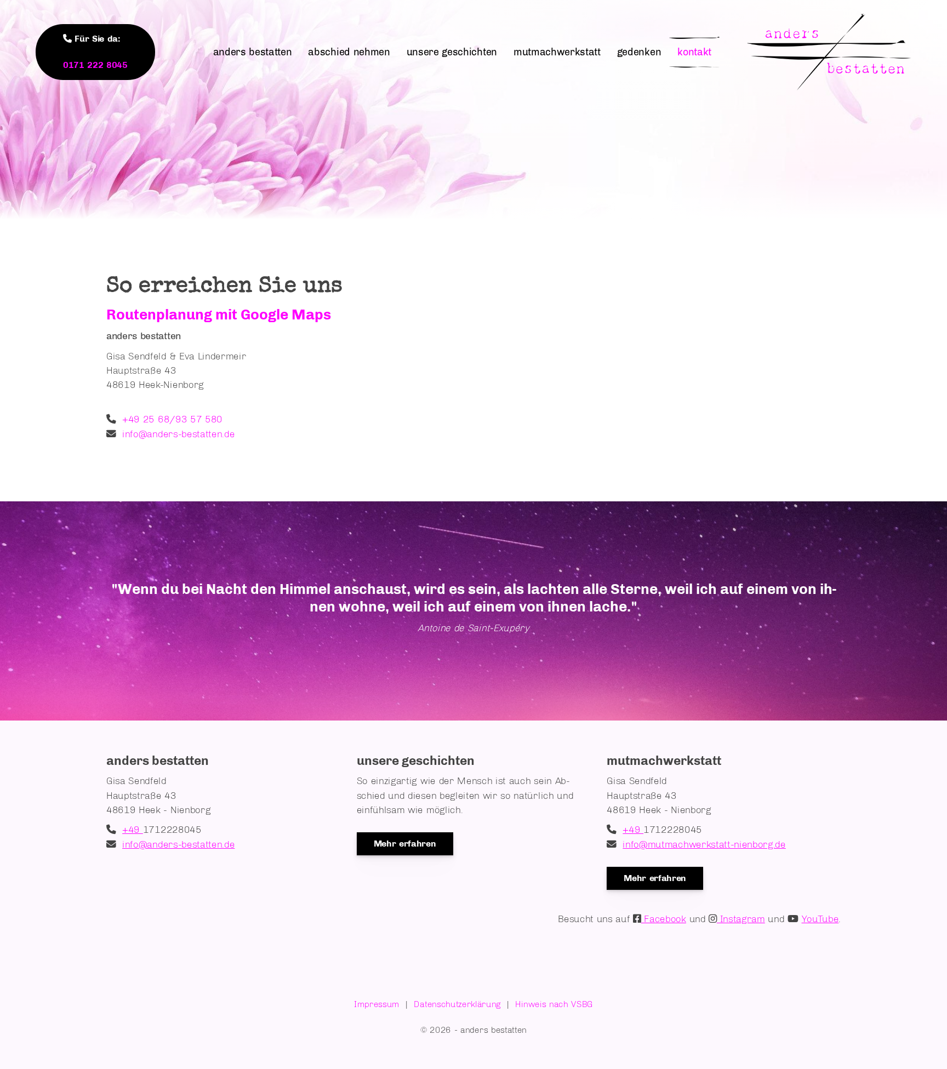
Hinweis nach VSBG (554, 1004)
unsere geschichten (452, 52)
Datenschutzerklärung (457, 1004)
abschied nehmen (349, 52)
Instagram (741, 918)
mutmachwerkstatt (557, 52)
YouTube (820, 918)
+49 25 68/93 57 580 (172, 419)
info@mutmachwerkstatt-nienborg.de (704, 844)
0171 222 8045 (95, 65)
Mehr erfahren (405, 843)
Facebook (663, 918)
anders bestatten (252, 52)
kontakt (694, 52)
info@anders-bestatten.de (178, 433)
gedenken (639, 52)
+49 (132, 829)
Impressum (377, 1004)
